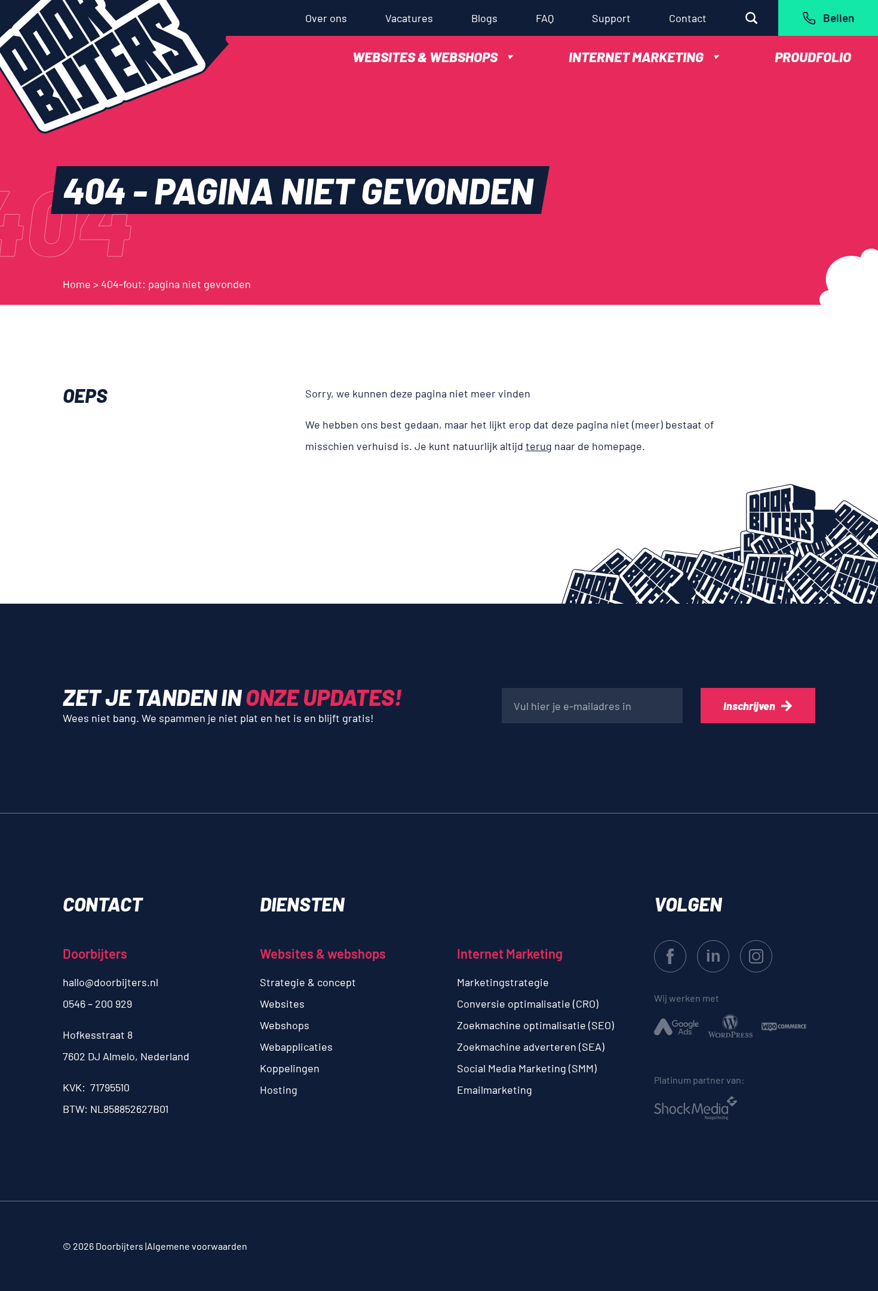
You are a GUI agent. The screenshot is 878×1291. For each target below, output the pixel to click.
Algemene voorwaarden (197, 1246)
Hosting (278, 1089)
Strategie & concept (308, 982)
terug (539, 445)
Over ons (326, 18)
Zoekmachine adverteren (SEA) (530, 1046)
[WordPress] (730, 1026)
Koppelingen (290, 1068)
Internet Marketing (636, 56)
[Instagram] (756, 956)
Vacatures (409, 18)
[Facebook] (670, 956)
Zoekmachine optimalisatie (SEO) (535, 1025)
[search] (751, 18)
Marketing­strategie (503, 982)
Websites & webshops (425, 56)
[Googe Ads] (676, 1025)
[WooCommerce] (784, 1025)
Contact (688, 18)
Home (77, 283)
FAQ (545, 18)
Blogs (484, 18)
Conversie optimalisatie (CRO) (527, 1003)
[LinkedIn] (713, 956)
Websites (282, 1003)
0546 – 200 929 (97, 1003)
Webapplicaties (296, 1046)
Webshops (284, 1025)
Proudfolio (813, 56)
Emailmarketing (494, 1089)
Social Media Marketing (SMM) (527, 1068)
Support (611, 18)
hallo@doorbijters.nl (110, 982)
